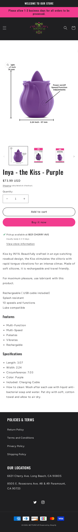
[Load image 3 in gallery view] (59, 155)
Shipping (7, 185)
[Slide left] (4, 156)
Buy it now (39, 222)
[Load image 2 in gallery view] (39, 155)
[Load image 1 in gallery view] (18, 155)
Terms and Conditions (20, 437)
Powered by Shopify (48, 525)
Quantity (8, 191)
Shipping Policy (16, 454)
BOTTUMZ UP (34, 525)
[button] (5, 28)
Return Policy (15, 429)
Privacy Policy (15, 446)
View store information (20, 244)
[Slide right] (74, 156)
